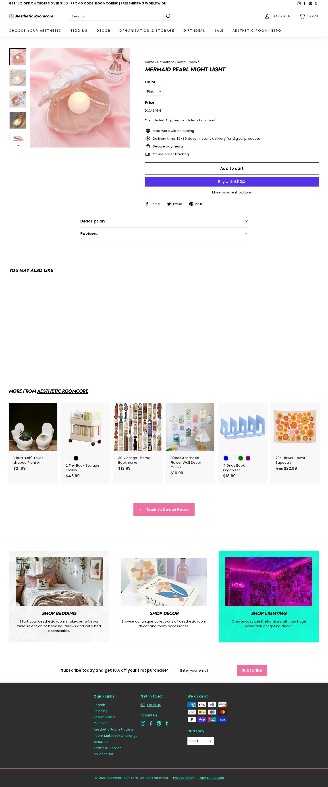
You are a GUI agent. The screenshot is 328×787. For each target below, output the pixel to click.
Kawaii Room (187, 62)
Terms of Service (108, 748)
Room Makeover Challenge (116, 735)
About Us (101, 741)
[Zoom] (80, 97)
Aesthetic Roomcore (62, 391)
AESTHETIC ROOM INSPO (257, 30)
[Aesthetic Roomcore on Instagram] (143, 723)
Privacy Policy (183, 778)
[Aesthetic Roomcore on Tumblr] (167, 723)
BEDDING (79, 30)
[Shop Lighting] (268, 581)
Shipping (172, 120)
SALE (219, 30)
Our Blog (101, 723)
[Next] (18, 144)
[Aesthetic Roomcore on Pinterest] (159, 723)
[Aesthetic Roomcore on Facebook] (151, 723)
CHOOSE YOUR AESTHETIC (35, 30)
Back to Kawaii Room (167, 509)
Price (150, 102)
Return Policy (104, 717)
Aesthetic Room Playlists (114, 729)
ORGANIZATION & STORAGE (146, 30)
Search (99, 705)
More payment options (232, 192)
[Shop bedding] (59, 581)
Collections (165, 62)
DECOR (103, 30)
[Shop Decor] (164, 582)
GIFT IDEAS (194, 30)
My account (103, 754)
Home (149, 62)
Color (150, 82)
